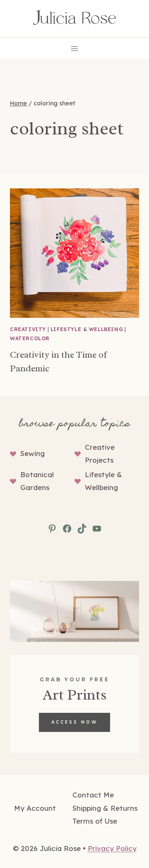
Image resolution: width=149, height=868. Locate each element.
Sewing (32, 453)
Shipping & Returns (104, 808)
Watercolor (30, 338)
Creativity (28, 329)
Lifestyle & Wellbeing (86, 329)
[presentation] (74, 253)
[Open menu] (74, 48)
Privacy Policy (112, 848)
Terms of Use (94, 821)
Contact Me (93, 794)
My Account (35, 808)
